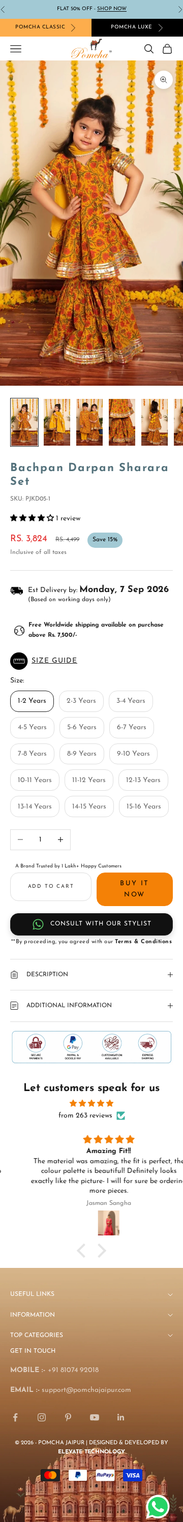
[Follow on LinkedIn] (121, 1417)
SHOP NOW (112, 9)
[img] (91, 1103)
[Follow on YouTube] (94, 1417)
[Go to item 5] (154, 422)
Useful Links (32, 1294)
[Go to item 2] (57, 422)
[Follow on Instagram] (42, 1417)
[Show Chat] (160, 1507)
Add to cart (51, 886)
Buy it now (134, 888)
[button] (91, 661)
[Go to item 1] (24, 422)
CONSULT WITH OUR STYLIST (100, 924)
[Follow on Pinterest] (68, 1417)
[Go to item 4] (122, 422)
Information (32, 1315)
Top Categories (36, 1335)
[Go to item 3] (89, 422)
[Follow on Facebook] (15, 1417)
